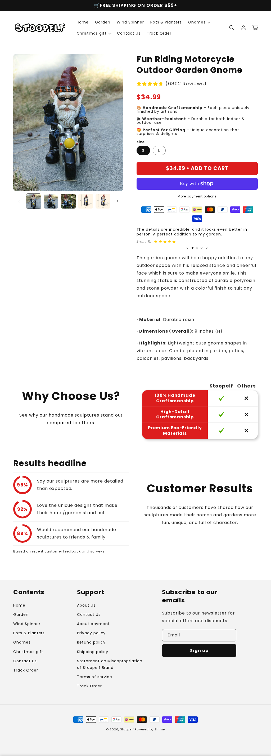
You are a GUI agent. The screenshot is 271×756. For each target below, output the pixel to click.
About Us (86, 605)
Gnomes (22, 642)
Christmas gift (28, 651)
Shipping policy (92, 651)
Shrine (160, 729)
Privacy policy (91, 633)
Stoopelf (127, 729)
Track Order (25, 670)
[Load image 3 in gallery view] (68, 201)
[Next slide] (207, 247)
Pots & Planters (29, 633)
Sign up (199, 651)
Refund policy (91, 642)
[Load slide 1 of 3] (192, 247)
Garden (21, 614)
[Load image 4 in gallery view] (85, 201)
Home (19, 605)
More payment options (197, 196)
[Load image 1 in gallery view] (33, 201)
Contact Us (25, 661)
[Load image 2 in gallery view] (51, 201)
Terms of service (94, 676)
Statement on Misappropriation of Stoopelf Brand (109, 664)
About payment (93, 623)
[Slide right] (117, 201)
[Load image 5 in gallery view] (103, 201)
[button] (199, 22)
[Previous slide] (187, 247)
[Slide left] (19, 201)
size (141, 141)
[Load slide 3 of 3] (201, 247)
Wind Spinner (26, 623)
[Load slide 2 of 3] (197, 247)
